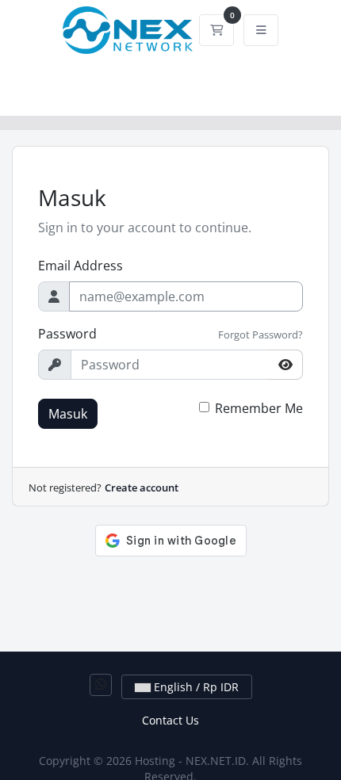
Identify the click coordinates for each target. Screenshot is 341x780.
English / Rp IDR (195, 686)
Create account (141, 487)
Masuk (67, 413)
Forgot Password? (260, 334)
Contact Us (170, 720)
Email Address (80, 265)
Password (67, 333)
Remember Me (259, 408)
